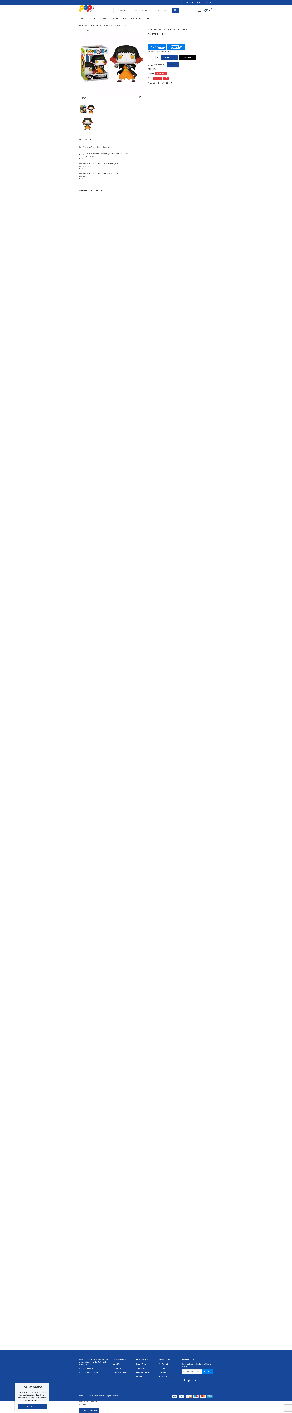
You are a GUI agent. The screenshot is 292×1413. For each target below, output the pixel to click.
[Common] (157, 47)
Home (81, 25)
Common (157, 78)
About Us (116, 1364)
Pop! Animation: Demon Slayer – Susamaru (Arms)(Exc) (98, 164)
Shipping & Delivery (120, 1372)
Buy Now (187, 57)
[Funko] (176, 47)
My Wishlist (163, 1377)
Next (84, 98)
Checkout (162, 1372)
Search (175, 10)
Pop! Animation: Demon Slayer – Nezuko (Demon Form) (99, 174)
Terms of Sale (141, 1368)
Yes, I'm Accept (32, 1406)
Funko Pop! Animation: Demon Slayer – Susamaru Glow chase (106, 154)
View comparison (89, 1410)
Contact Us (117, 1368)
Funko (166, 78)
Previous (85, 30)
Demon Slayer (94, 25)
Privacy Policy (141, 1364)
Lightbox (140, 97)
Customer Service (142, 1372)
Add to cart (169, 57)
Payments (139, 1377)
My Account (163, 1364)
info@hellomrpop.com (90, 1372)
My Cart (162, 1368)
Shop (86, 25)
